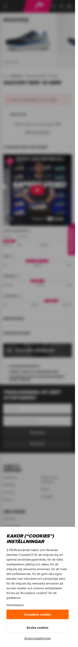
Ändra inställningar (37, 638)
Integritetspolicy (15, 604)
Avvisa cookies (37, 627)
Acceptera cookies (37, 614)
